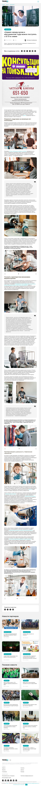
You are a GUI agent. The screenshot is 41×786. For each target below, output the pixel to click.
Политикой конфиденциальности (33, 783)
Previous (5, 274)
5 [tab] (22, 598)
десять (24, 115)
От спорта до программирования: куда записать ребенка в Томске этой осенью (10, 635)
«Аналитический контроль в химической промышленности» (21, 530)
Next (36, 274)
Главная (3, 4)
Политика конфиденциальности (27, 775)
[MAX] (35, 51)
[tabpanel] (20, 261)
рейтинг (30, 489)
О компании (4, 771)
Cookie (7, 783)
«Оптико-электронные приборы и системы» (17, 151)
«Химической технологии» (10, 493)
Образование (12, 4)
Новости (7, 4)
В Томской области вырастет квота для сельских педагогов (30, 705)
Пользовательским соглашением (19, 784)
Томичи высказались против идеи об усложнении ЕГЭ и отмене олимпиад (10, 726)
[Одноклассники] (30, 51)
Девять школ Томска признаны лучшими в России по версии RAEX (30, 683)
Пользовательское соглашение (8, 775)
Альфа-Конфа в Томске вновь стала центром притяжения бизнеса (11, 657)
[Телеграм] (27, 51)
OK (26, 784)
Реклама (22, 771)
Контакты (22, 767)
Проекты (3, 769)
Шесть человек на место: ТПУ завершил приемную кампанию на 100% (10, 683)
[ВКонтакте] (22, 51)
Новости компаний (7, 654)
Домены (22, 769)
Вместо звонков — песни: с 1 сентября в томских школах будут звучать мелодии (29, 748)
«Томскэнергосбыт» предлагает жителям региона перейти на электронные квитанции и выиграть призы (30, 657)
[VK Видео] (24, 51)
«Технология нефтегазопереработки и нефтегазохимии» (20, 539)
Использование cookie (6, 777)
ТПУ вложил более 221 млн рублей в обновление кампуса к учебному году (30, 726)
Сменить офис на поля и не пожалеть (28, 634)
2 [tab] (20, 448)
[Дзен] (32, 51)
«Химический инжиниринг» (30, 496)
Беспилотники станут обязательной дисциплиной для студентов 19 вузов (11, 705)
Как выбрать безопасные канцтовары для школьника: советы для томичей (11, 748)
